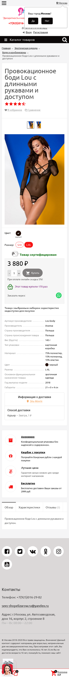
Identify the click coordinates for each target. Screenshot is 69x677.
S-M (20, 244)
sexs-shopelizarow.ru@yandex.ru (25, 605)
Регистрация (40, 32)
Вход (28, 32)
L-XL (28, 244)
